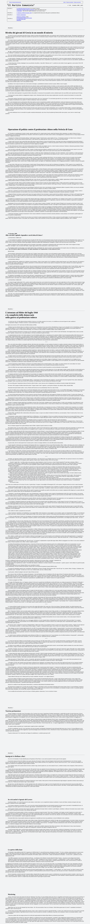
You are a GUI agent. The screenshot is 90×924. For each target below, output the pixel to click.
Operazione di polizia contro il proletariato (25, 9)
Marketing (19, 20)
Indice (64, 2)
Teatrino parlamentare (21, 14)
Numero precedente (69, 2)
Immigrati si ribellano (21, 16)
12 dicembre (19, 10)
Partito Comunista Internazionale (15, 2)
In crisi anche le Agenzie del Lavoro (24, 17)
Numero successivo (77, 2)
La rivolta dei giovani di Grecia (23, 8)
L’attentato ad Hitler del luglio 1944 (24, 12)
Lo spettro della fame (21, 19)
